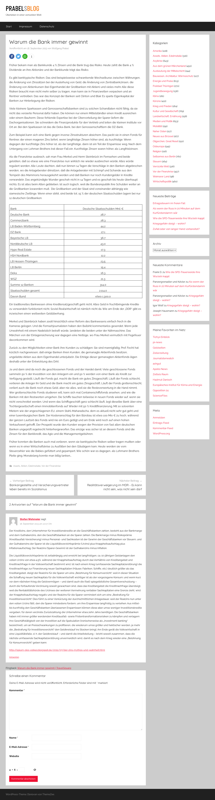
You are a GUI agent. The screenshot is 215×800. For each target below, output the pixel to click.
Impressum (25, 26)
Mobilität (157, 126)
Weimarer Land (161, 176)
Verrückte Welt (161, 166)
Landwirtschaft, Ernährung (167, 116)
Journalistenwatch (163, 358)
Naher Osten (159, 131)
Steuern (157, 161)
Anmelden (159, 417)
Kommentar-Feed (163, 428)
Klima (156, 96)
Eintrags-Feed (161, 422)
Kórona (157, 101)
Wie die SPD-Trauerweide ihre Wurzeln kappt (178, 218)
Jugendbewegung (163, 91)
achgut (157, 363)
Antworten (14, 657)
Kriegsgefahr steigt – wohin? (169, 223)
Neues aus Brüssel (163, 136)
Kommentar (17, 690)
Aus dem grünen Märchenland (169, 66)
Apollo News (160, 369)
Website (14, 756)
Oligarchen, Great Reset (165, 141)
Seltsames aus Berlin (164, 156)
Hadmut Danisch (162, 379)
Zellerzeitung (160, 352)
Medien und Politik (162, 121)
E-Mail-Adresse (19, 746)
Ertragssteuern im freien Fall (169, 203)
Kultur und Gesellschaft (165, 111)
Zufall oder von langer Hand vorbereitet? (176, 228)
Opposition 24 (160, 390)
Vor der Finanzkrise (51, 466)
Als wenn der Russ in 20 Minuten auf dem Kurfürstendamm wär (179, 286)
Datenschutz (47, 26)
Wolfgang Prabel (60, 48)
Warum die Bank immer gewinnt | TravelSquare (44, 668)
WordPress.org (161, 433)
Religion (157, 151)
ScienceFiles (160, 395)
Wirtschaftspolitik (162, 181)
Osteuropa (158, 146)
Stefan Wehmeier (30, 519)
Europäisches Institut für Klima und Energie (177, 384)
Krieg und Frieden (162, 106)
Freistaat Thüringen (163, 86)
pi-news (157, 342)
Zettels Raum (160, 374)
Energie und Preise (163, 81)
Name (13, 737)
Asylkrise (157, 61)
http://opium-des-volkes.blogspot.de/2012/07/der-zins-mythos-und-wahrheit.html (57, 650)
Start (9, 26)
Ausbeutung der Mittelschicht (169, 71)
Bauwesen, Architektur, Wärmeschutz (173, 76)
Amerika (157, 51)
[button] (11, 56)
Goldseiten (159, 347)
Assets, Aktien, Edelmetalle (27, 466)
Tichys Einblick (161, 337)
